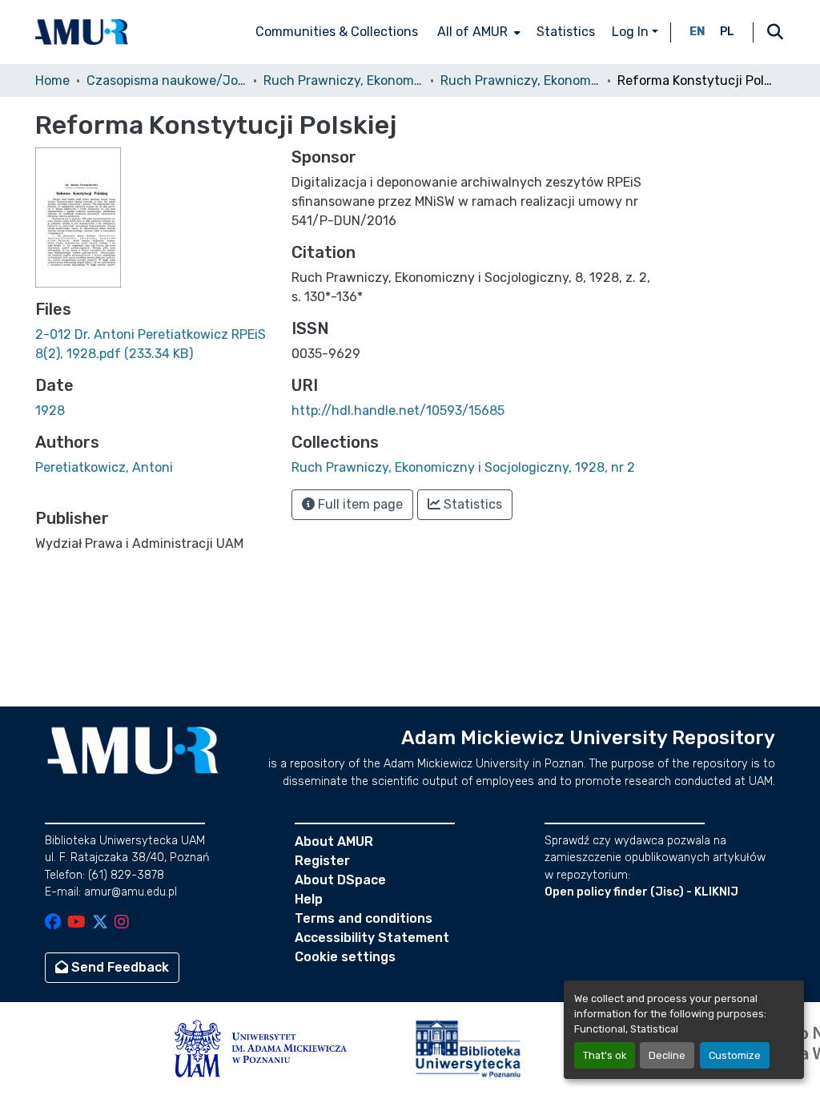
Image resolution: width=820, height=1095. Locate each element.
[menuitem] (477, 32)
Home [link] (52, 80)
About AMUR (334, 841)
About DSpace (340, 880)
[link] (153, 344)
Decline (667, 1055)
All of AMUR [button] (472, 31)
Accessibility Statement (372, 937)
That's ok (604, 1055)
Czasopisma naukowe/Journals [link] (166, 80)
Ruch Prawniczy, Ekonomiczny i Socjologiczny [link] (343, 80)
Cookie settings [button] (345, 956)
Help (309, 899)
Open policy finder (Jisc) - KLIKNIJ (641, 892)
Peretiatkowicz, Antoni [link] (104, 467)
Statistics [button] (471, 504)
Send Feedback (118, 967)
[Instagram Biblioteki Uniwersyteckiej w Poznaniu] (122, 923)
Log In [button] (632, 31)
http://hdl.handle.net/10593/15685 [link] (397, 410)
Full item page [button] (359, 504)
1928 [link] (50, 410)
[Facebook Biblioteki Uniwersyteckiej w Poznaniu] (53, 923)
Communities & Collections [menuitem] (336, 31)
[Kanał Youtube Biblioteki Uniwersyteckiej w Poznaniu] (76, 923)
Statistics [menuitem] (566, 31)
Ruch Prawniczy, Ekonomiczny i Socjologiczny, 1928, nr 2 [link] (520, 80)
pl (727, 31)
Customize (735, 1055)
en (697, 31)
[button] (81, 32)
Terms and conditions (363, 918)
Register (322, 860)
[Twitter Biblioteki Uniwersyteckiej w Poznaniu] (100, 923)
